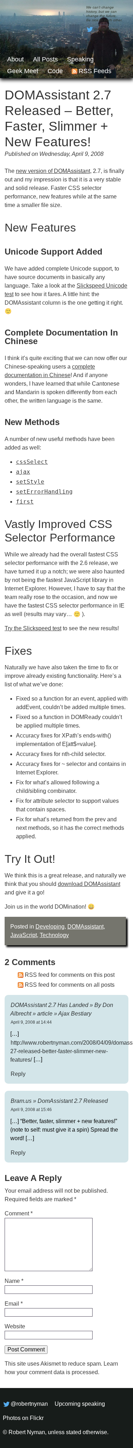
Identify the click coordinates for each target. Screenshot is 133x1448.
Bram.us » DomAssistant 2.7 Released (59, 1101)
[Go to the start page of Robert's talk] (66, 39)
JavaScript (23, 935)
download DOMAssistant (89, 884)
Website (15, 1326)
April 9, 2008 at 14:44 (31, 1022)
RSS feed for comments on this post (70, 975)
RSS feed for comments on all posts (70, 985)
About (15, 59)
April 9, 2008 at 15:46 (31, 1109)
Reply (18, 1074)
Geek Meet (22, 71)
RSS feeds (95, 71)
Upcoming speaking (80, 1404)
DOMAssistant (85, 927)
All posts (45, 59)
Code (55, 71)
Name (14, 1281)
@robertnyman (106, 29)
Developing (50, 927)
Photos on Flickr (23, 1418)
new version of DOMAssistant (53, 171)
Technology (54, 935)
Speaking (80, 59)
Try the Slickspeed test (33, 628)
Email (14, 1304)
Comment (19, 1213)
